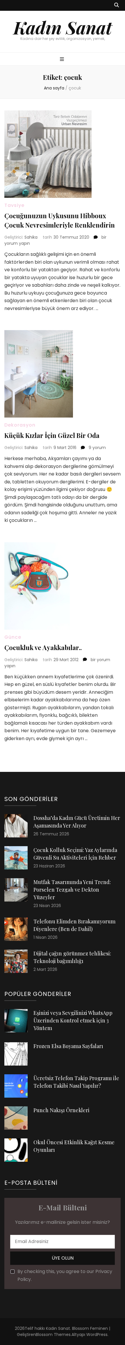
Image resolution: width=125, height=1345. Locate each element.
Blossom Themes (53, 1334)
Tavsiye (14, 205)
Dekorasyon (19, 425)
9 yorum (97, 447)
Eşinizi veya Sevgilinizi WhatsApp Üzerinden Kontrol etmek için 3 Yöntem (72, 1020)
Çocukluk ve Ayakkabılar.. (43, 647)
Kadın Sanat (62, 27)
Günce (12, 637)
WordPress (97, 1334)
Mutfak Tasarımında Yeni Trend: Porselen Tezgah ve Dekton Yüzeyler (72, 890)
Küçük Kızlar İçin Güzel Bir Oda (51, 435)
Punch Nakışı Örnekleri (61, 1110)
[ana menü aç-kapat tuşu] (62, 60)
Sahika (31, 237)
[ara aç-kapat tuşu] (116, 5)
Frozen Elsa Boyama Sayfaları (68, 1046)
